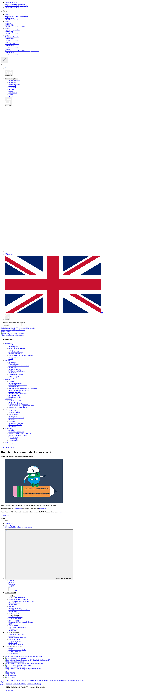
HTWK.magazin (14, 613)
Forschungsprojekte (14, 392)
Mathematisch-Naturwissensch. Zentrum (21, 622)
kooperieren (8, 399)
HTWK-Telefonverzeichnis (17, 598)
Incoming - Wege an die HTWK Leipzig (21, 433)
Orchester (11, 419)
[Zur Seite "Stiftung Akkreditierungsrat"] (23, 669)
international (8, 428)
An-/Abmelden (13, 444)
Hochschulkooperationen (16, 432)
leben (6, 409)
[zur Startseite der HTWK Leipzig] (13, 333)
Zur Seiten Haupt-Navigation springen (16, 6)
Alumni (11, 91)
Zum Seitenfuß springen (12, 7)
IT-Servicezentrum (14, 620)
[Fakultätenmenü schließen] (4, 60)
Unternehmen (13, 93)
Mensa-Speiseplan (14, 603)
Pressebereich (13, 611)
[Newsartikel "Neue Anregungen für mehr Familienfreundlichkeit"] (27, 660)
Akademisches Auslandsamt (17, 627)
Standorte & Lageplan (15, 353)
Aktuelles (11, 345)
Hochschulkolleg (14, 625)
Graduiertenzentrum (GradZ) (17, 650)
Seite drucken (9, 523)
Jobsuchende (12, 86)
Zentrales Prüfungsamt (15, 618)
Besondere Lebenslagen (16, 374)
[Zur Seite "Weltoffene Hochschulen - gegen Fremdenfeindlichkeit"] (25, 663)
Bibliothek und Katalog (16, 617)
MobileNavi (9, 690)
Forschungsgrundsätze (15, 383)
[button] (9, 73)
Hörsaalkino (12, 421)
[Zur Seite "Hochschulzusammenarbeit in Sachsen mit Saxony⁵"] (15, 667)
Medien (11, 94)
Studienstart (12, 367)
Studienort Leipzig (14, 411)
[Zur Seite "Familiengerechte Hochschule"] (16, 658)
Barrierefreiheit (31, 684)
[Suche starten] (21, 325)
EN (102, 313)
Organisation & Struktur (16, 352)
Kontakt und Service (15, 397)
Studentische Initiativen (16, 423)
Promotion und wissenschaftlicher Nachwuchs (23, 388)
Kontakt (11, 359)
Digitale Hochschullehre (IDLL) (18, 637)
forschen (7, 379)
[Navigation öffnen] (1, 64)
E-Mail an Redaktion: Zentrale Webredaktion (18, 527)
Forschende (12, 89)
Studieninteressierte (14, 80)
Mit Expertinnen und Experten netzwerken (21, 406)
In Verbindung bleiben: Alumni (18, 407)
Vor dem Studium (14, 364)
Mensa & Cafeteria (14, 412)
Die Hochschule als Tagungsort (18, 404)
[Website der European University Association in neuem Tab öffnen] (24, 656)
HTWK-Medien (13, 357)
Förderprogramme (14, 386)
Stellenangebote (13, 346)
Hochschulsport (13, 414)
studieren (7, 360)
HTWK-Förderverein (15, 651)
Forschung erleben (14, 395)
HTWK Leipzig (6, 331)
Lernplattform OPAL (15, 641)
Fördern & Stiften (14, 402)
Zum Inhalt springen (11, 2)
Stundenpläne (13, 604)
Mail (60, 512)
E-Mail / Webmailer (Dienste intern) (19, 610)
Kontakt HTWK (10, 254)
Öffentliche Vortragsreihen (17, 348)
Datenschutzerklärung (19, 684)
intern (6, 442)
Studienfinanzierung (15, 369)
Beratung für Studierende (16, 634)
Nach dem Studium (14, 376)
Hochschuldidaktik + (15, 639)
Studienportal (13, 643)
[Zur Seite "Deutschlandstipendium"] (14, 662)
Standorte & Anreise (15, 608)
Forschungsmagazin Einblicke (18, 393)
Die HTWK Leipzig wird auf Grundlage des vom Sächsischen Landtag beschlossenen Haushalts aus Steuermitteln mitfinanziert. (45, 680)
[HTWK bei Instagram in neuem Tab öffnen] (10, 672)
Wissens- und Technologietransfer (19, 390)
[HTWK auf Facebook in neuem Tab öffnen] (10, 675)
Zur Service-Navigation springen (15, 4)
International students (15, 84)
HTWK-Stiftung (14, 653)
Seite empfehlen (9, 525)
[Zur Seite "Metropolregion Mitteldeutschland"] (18, 665)
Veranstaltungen (13, 439)
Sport (10, 624)
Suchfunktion (18, 508)
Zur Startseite (5, 515)
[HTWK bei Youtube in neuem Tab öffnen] (10, 677)
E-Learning (12, 636)
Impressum (9, 684)
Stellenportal (12, 426)
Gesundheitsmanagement (16, 418)
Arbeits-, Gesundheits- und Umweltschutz (21, 601)
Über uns (11, 350)
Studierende (12, 82)
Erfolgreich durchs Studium (17, 371)
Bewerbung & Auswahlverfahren (19, 366)
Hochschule (8, 343)
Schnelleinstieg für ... (11, 78)
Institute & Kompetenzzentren (18, 385)
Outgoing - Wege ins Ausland (18, 435)
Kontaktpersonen (14, 440)
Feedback (11, 96)
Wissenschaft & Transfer (16, 400)
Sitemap (38, 684)
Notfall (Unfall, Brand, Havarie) (18, 599)
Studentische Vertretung (16, 425)
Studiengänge (13, 362)
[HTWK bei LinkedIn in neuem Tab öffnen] (10, 674)
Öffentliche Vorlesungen (16, 644)
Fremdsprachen (13, 416)
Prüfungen (12, 606)
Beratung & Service (15, 378)
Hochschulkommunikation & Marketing (21, 355)
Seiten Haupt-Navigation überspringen (12, 335)
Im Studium (12, 373)
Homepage (42, 508)
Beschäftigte (12, 87)
